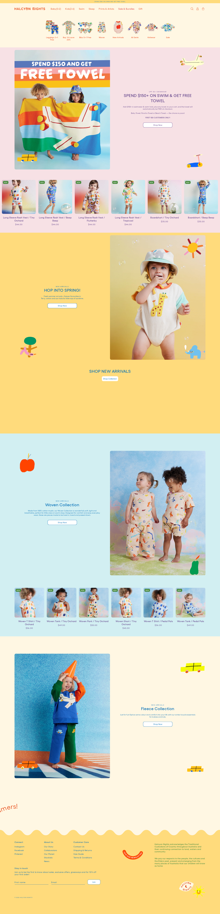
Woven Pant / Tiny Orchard (94, 621)
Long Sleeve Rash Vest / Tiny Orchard (19, 219)
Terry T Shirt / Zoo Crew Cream (126, 425)
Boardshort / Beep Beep (201, 217)
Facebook (19, 850)
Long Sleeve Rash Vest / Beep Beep (55, 219)
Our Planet (49, 854)
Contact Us (78, 846)
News (46, 861)
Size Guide (78, 854)
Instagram (19, 846)
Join (94, 882)
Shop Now (157, 125)
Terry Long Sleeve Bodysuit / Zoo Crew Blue (190, 425)
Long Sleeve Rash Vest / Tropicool (128, 219)
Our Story (48, 846)
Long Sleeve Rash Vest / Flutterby (92, 219)
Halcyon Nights (26, 897)
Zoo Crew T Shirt (61, 423)
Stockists (48, 857)
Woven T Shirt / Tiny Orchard (29, 622)
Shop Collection (110, 379)
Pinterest (19, 854)
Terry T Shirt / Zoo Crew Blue (94, 425)
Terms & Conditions (82, 857)
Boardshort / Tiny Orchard (164, 217)
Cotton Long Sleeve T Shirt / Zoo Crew (158, 425)
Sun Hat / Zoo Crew (29, 423)
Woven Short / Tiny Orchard (126, 622)
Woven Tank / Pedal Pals (190, 621)
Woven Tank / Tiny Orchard (61, 621)
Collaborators (50, 850)
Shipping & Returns (82, 850)
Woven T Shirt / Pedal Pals (158, 621)
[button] (56, 9)
